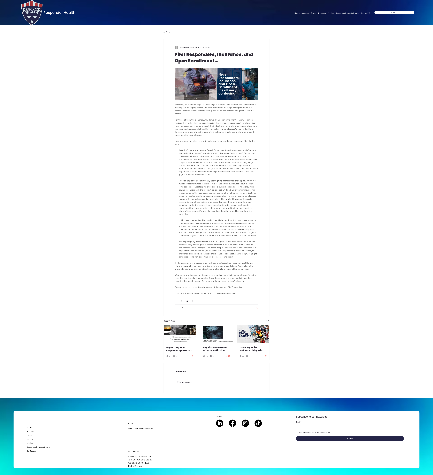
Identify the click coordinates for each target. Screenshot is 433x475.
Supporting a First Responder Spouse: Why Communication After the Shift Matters (179, 349)
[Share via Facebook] (176, 301)
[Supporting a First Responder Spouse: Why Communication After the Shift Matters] (180, 334)
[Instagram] (245, 423)
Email (298, 422)
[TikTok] (258, 423)
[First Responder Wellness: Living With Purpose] (253, 334)
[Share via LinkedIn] (187, 301)
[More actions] (257, 47)
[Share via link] (192, 301)
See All (267, 320)
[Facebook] (232, 423)
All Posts (167, 32)
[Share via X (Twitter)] (181, 301)
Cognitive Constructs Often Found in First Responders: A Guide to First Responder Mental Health (216, 349)
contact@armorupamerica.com (141, 428)
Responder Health (59, 12)
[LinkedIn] (219, 423)
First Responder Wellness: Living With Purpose (251, 349)
